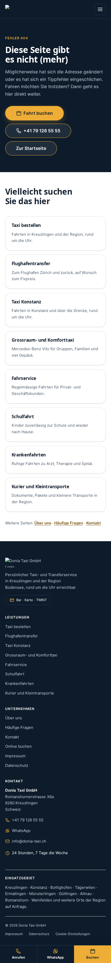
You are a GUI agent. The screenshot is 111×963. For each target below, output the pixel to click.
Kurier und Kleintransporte (40, 487)
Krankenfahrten (29, 455)
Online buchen (18, 746)
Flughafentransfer (31, 263)
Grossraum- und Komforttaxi (43, 340)
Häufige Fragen (68, 523)
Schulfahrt (23, 416)
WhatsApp (21, 830)
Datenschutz (16, 765)
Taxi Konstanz (26, 302)
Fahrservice (24, 378)
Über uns (42, 523)
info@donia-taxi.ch (29, 841)
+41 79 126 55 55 (41, 130)
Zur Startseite (31, 148)
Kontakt (93, 523)
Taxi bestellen (26, 225)
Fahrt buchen (38, 113)
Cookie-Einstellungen (73, 934)
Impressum (15, 755)
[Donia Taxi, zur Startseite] (21, 9)
